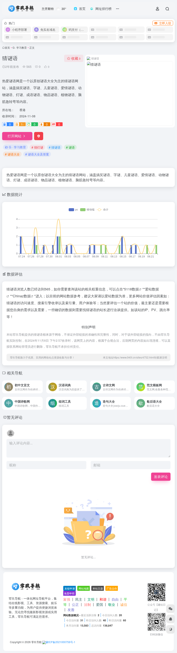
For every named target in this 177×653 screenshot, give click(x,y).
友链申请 (70, 588)
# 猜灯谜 (37, 147)
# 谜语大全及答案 (37, 154)
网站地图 (84, 588)
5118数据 (131, 289)
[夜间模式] (170, 629)
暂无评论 (14, 417)
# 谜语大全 (12, 154)
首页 (7, 47)
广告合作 (112, 588)
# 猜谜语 (54, 147)
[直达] (39, 384)
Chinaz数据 (22, 295)
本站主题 (98, 588)
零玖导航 (36, 642)
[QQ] (170, 619)
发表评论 (161, 476)
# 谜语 (70, 147)
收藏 (76, 58)
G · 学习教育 (20, 47)
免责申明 (69, 593)
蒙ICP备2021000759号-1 (60, 642)
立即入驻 (165, 23)
